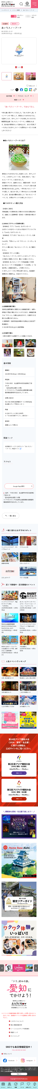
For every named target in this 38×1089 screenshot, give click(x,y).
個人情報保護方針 (16, 1025)
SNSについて (8, 1054)
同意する (19, 1074)
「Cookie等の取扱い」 (9, 1071)
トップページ (5, 10)
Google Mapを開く (19, 486)
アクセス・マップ (25, 96)
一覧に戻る (12, 516)
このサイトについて (17, 1021)
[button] (16, 67)
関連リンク (19, 100)
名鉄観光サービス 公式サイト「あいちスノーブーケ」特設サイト (18, 447)
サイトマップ (15, 1036)
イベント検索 (16, 10)
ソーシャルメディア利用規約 (20, 1029)
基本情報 (10, 96)
